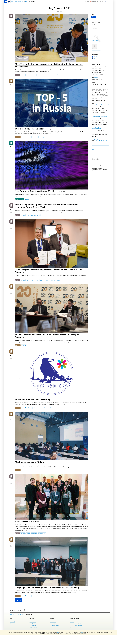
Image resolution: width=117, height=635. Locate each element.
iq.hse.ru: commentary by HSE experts (77, 623)
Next (18, 600)
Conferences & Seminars (54, 625)
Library (93, 149)
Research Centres (53, 620)
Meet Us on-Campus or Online (29, 461)
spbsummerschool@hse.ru (105, 104)
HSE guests (29, 407)
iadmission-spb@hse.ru (99, 87)
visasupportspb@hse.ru (96, 128)
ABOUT (11, 618)
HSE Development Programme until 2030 (100, 30)
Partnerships (12, 620)
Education (94, 20)
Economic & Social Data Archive (76, 625)
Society (93, 24)
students (37, 280)
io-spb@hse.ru (97, 77)
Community (94, 26)
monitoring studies (43, 137)
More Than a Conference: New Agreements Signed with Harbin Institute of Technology (49, 65)
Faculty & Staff (12, 621)
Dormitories (94, 147)
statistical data (35, 137)
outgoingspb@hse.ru (105, 116)
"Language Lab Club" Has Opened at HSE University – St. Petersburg (47, 587)
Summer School (33, 621)
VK (94, 58)
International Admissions (34, 620)
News (23, 614)
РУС (100, 1)
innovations (55, 137)
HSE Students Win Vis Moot (28, 521)
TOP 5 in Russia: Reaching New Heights (33, 128)
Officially (58, 74)
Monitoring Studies (53, 623)
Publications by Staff (73, 620)
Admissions (94, 18)
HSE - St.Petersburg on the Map (15, 623)
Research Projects (53, 621)
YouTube (95, 60)
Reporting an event (51, 74)
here (58, 632)
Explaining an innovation (55, 280)
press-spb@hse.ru (98, 139)
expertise (29, 137)
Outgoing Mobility (33, 627)
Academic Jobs (52, 627)
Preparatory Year (33, 623)
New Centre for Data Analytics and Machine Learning (40, 191)
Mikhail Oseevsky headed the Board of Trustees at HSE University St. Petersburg (47, 336)
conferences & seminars (31, 74)
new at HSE (23, 74)
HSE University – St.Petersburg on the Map (100, 144)
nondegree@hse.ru (96, 104)
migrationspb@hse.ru (98, 127)
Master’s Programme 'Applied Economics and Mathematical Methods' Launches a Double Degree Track (47, 206)
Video (71, 627)
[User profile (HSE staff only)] (108, 1)
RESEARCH (52, 618)
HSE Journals (72, 621)
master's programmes (35, 215)
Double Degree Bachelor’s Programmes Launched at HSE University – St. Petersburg (48, 271)
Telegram (95, 56)
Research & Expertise (96, 22)
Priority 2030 (94, 32)
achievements (34, 533)
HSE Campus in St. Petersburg (15, 614)
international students (41, 74)
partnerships (63, 74)
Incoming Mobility (33, 625)
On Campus (94, 28)
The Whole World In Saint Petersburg (32, 399)
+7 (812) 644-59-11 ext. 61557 (101, 140)
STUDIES (32, 618)
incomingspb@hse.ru (96, 116)
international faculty (30, 280)
